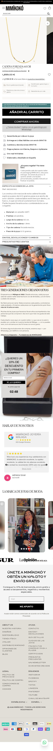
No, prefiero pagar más (14, 387)
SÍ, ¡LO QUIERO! (14, 382)
